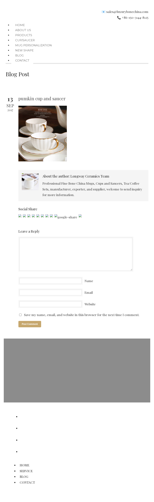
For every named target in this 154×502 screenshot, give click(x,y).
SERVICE (27, 428)
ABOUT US (23, 30)
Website (90, 304)
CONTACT (22, 60)
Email (89, 292)
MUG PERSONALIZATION (33, 45)
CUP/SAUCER (25, 40)
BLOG (19, 55)
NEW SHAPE (24, 50)
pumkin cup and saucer (42, 98)
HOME (20, 25)
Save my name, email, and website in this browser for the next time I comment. (81, 315)
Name (89, 281)
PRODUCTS (23, 35)
